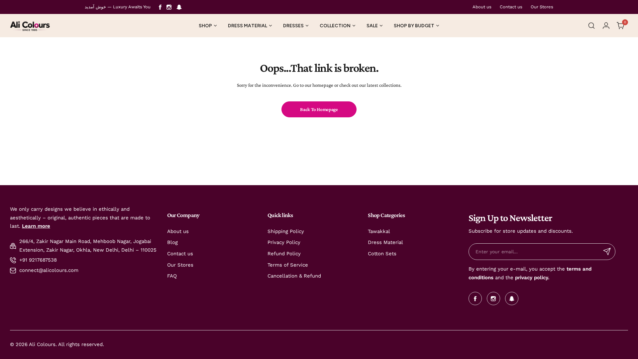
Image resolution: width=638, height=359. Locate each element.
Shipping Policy (285, 231)
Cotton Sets (382, 254)
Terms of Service (287, 265)
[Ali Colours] (30, 26)
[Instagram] (168, 7)
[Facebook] (160, 7)
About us (482, 6)
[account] (606, 25)
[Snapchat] (179, 7)
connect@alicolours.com (48, 270)
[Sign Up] (607, 251)
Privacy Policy (283, 242)
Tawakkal (379, 231)
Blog (172, 242)
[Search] (591, 25)
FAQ (172, 276)
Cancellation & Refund (294, 276)
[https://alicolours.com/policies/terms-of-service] (566, 269)
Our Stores (542, 6)
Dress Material (385, 242)
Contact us (511, 6)
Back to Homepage (319, 109)
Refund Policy (284, 254)
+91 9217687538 (38, 260)
